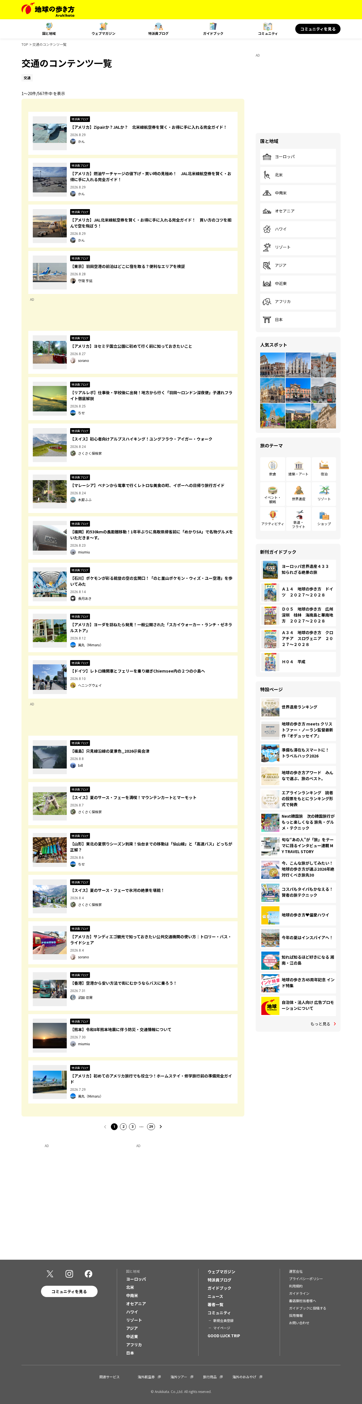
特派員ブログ (158, 33)
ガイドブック (213, 33)
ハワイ (281, 229)
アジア (280, 265)
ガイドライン (299, 1293)
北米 (279, 175)
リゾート (283, 247)
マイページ (221, 1327)
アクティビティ (272, 523)
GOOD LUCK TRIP (224, 1335)
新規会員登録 (223, 1320)
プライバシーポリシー (306, 1278)
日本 (279, 319)
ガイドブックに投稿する (307, 1308)
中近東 (281, 283)
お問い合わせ (299, 1322)
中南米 (281, 193)
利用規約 (296, 1285)
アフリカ (283, 301)
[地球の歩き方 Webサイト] (47, 10)
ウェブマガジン (103, 33)
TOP (24, 44)
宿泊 (324, 473)
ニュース (215, 1296)
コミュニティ (268, 33)
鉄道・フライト (298, 524)
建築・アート (298, 473)
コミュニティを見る (318, 29)
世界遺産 (298, 498)
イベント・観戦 (272, 499)
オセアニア (285, 211)
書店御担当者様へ (302, 1300)
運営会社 (296, 1271)
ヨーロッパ (285, 156)
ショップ (324, 523)
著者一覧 (215, 1304)
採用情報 (296, 1315)
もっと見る (320, 1024)
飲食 (272, 473)
